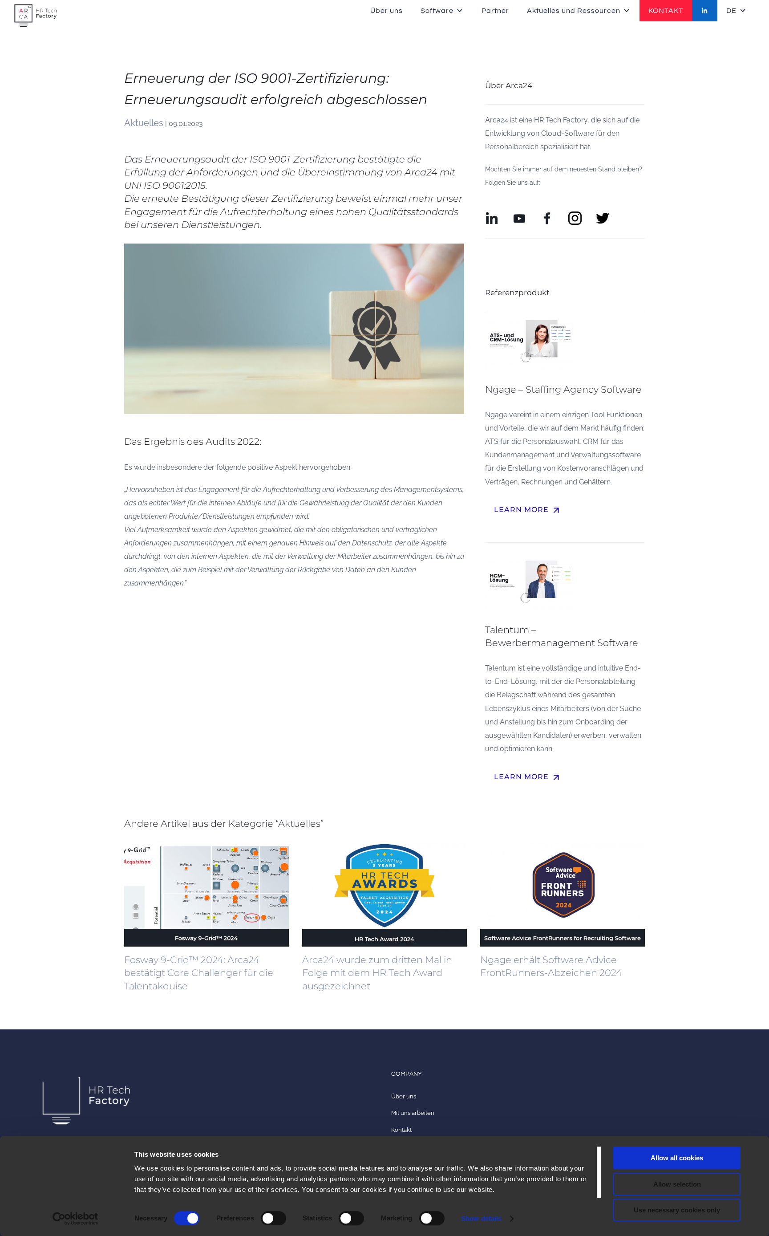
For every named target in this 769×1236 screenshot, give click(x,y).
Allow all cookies (677, 1158)
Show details (481, 1218)
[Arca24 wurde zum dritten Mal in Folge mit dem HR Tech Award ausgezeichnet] (384, 895)
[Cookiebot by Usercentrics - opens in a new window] (75, 1218)
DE (731, 10)
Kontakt (401, 1129)
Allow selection (677, 1184)
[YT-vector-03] (519, 215)
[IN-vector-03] (491, 215)
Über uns (386, 10)
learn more (528, 510)
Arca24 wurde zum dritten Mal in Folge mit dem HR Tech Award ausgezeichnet (377, 973)
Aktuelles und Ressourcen (573, 10)
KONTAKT (665, 10)
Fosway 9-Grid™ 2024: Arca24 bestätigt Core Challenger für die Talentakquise (198, 973)
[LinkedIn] (704, 10)
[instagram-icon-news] (575, 215)
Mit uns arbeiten (412, 1113)
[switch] (273, 1218)
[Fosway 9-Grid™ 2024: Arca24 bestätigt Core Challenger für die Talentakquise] (206, 895)
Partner (495, 10)
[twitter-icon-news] (602, 215)
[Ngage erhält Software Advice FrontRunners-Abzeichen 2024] (562, 895)
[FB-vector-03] (547, 215)
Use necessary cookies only (677, 1210)
